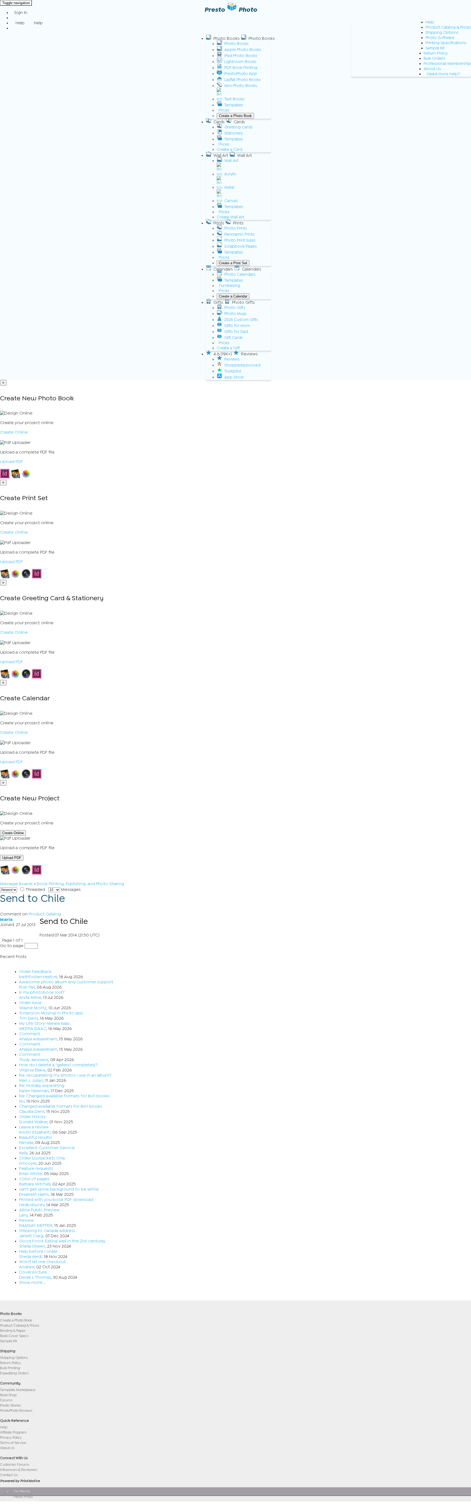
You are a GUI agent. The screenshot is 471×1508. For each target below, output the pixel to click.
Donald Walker (33, 1122)
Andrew (26, 1267)
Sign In (20, 12)
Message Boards (16, 884)
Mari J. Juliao (31, 1080)
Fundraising (229, 286)
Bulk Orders (434, 58)
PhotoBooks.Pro (25, 1504)
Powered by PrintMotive (20, 1481)
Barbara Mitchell (34, 1184)
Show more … (32, 1282)
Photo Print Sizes (239, 240)
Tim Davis (28, 1018)
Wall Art (231, 161)
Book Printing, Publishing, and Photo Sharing (80, 884)
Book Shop (8, 1395)
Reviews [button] (249, 354)
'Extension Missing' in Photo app (51, 1013)
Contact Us (8, 1475)
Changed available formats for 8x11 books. (61, 1106)
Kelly (23, 1153)
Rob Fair (27, 987)
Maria (6, 919)
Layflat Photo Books (242, 80)
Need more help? (443, 74)
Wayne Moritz (33, 1008)
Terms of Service (13, 1442)
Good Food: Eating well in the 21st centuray (62, 1241)
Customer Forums (14, 1464)
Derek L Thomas (35, 1277)
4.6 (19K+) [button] (222, 354)
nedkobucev (31, 1205)
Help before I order (38, 1251)
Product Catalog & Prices (448, 27)
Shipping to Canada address (47, 1230)
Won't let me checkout (42, 1262)
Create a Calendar (233, 296)
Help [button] (20, 23)
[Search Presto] (14, 28)
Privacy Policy (11, 1437)
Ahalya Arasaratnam (38, 1039)
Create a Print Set (233, 263)
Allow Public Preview (39, 1210)
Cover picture (33, 1272)
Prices (224, 110)
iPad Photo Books (240, 56)
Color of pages (34, 1179)
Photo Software (439, 38)
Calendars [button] (223, 269)
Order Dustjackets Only (42, 1158)
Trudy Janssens (33, 1060)
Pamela (26, 1142)
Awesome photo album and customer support (66, 982)
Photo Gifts (234, 308)
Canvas (231, 201)
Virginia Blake (32, 1070)
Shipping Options (441, 33)
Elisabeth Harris (34, 1194)
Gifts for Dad (236, 332)
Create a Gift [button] (228, 348)
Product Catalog (45, 914)
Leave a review (34, 1127)
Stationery (233, 133)
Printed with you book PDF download (56, 1199)
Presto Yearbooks (26, 1500)
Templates (233, 105)
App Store (234, 377)
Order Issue (30, 1003)
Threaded (35, 889)
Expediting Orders (14, 1373)
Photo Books (236, 44)
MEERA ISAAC (32, 1028)
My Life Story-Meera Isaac (44, 1023)
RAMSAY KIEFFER (35, 1225)
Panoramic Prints (239, 234)
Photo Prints (235, 228)
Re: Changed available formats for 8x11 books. (64, 1096)
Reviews (232, 359)
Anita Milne (30, 997)
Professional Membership (447, 64)
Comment (29, 1034)
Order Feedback (35, 971)
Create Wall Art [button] (230, 217)
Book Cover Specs (14, 1336)
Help (429, 22)
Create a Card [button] (229, 150)
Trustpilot (232, 371)
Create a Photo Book (235, 116)
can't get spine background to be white (59, 1189)
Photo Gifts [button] (243, 302)
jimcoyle (28, 1163)
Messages (70, 889)
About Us (432, 69)
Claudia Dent (31, 1111)
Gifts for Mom (237, 326)
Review (26, 1220)
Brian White (30, 1173)
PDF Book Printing (240, 68)
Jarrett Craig (31, 1236)
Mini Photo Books (240, 86)
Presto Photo (23, 1496)
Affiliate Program (13, 1432)
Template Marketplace (17, 1390)
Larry (23, 1215)
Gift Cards (233, 338)
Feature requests (36, 1168)
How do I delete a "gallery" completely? (58, 1065)
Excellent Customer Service (47, 1148)
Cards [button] (219, 122)
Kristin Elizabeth (34, 1132)
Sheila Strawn (32, 1246)
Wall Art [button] (220, 155)
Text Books (234, 99)
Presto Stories (10, 1405)
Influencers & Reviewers (18, 1469)
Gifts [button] (218, 302)
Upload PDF (11, 461)
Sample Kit (435, 48)
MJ (22, 1101)
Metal (229, 187)
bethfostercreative (38, 977)
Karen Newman (34, 1091)
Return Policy (436, 53)
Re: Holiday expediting (41, 1085)
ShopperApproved (242, 365)
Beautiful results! (35, 1137)
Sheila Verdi (30, 1256)
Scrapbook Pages (240, 246)
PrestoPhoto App (240, 74)
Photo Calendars (239, 274)
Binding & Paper (13, 1330)
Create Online (14, 432)
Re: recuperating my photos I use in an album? (65, 1075)
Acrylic (230, 174)
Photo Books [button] (226, 38)
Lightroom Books (240, 62)
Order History (32, 1117)
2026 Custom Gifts (241, 320)
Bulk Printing (10, 1368)
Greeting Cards (238, 127)
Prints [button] (218, 223)
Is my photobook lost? (42, 992)
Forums (6, 1400)
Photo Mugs (235, 314)
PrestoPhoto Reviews (16, 1410)
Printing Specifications (445, 43)
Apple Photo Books (242, 50)
